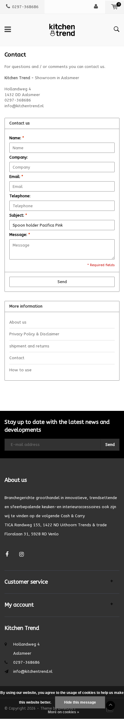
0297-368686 (25, 7)
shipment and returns (29, 346)
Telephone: (19, 196)
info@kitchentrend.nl (32, 671)
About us (17, 322)
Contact (16, 358)
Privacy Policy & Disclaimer (34, 334)
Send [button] (62, 281)
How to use (20, 370)
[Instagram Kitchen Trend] (21, 554)
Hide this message (80, 702)
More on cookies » (63, 712)
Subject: (18, 215)
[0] (114, 7)
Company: (18, 157)
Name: (16, 138)
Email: (16, 176)
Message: (19, 234)
